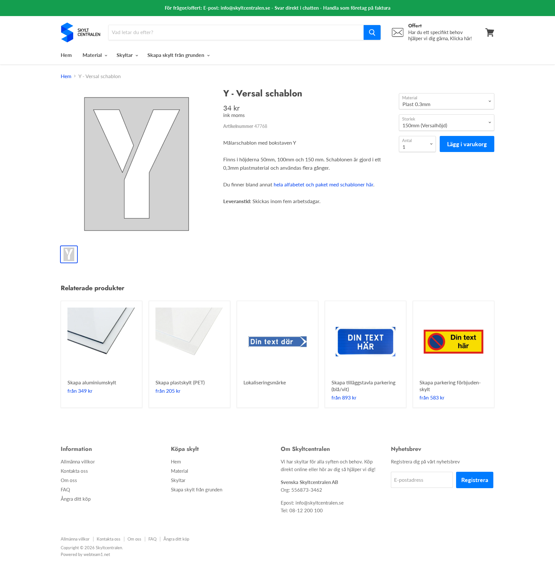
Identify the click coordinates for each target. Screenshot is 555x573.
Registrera (474, 479)
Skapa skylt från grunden (176, 55)
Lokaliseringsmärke (264, 382)
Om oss (69, 480)
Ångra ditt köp (76, 499)
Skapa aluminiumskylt (91, 382)
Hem (66, 55)
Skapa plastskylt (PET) (180, 382)
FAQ (65, 489)
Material (93, 55)
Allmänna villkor (78, 461)
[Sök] (372, 32)
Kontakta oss (74, 471)
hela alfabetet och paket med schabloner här (323, 184)
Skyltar (125, 55)
